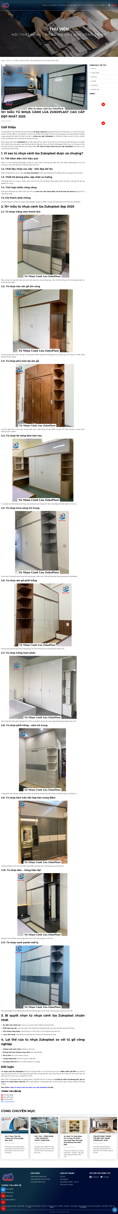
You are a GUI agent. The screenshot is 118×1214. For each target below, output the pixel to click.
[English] (112, 5)
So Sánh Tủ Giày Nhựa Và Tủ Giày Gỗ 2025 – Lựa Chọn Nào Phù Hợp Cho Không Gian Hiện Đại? (73, 1140)
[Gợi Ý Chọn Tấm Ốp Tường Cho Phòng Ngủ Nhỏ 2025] (14, 1125)
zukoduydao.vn (9, 1102)
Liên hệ (102, 5)
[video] (103, 104)
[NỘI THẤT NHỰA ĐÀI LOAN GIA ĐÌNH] (9, 7)
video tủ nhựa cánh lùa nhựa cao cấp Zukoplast (29, 1087)
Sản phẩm (63, 5)
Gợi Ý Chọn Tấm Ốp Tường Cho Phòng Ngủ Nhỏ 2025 (14, 1138)
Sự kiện (93, 81)
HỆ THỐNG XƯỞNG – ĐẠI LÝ (74, 5)
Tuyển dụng (95, 73)
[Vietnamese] (115, 5)
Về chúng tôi (54, 5)
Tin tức (97, 5)
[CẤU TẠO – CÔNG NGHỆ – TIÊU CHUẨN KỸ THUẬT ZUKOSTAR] (44, 1125)
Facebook (95, 1177)
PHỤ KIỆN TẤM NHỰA (38, 1182)
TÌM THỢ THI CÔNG (88, 5)
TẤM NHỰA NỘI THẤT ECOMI (40, 1179)
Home (3, 60)
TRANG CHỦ (45, 5)
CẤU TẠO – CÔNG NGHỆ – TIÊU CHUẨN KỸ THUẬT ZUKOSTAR (43, 1138)
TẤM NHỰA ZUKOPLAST (39, 1176)
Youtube (106, 1177)
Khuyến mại (95, 89)
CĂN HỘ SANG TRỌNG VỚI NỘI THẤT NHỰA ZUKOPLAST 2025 (102, 1138)
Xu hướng (94, 85)
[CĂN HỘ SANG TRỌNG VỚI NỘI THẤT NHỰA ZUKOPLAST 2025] (103, 1125)
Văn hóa (94, 77)
